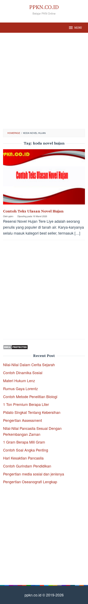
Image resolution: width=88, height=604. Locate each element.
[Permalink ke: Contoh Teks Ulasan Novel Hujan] (44, 178)
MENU (78, 27)
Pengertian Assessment (22, 420)
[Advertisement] (44, 81)
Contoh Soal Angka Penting (25, 450)
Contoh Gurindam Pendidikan (27, 466)
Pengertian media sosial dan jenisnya (33, 473)
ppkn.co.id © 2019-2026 (44, 594)
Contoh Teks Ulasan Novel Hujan (33, 211)
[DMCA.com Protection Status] (15, 346)
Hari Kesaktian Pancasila (23, 458)
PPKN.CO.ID (44, 6)
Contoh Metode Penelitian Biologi (30, 396)
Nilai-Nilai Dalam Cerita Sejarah (29, 364)
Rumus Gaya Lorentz (20, 388)
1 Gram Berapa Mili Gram (24, 442)
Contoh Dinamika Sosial (22, 372)
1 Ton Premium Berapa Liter (26, 404)
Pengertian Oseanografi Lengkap (30, 481)
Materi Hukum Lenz (19, 380)
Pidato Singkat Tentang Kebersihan (31, 412)
